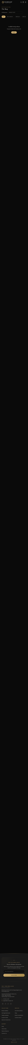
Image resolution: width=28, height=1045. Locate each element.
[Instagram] (3, 1004)
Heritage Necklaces (6, 1013)
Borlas (24, 16)
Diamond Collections (6, 1019)
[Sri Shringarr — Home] (7, 2)
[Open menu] (25, 2)
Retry (14, 32)
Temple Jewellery (5, 1015)
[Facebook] (5, 1004)
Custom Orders (18, 1017)
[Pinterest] (11, 1004)
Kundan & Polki (5, 1017)
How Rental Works (18, 1010)
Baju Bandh (10, 16)
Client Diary (4, 1028)
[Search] (21, 2)
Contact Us (4, 1033)
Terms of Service (5, 1031)
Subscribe (14, 975)
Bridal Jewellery (5, 1010)
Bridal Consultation (19, 1015)
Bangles (18, 16)
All (3, 16)
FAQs (3, 1026)
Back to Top (14, 1042)
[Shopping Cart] (23, 2)
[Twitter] (8, 1004)
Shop (16, 1013)
